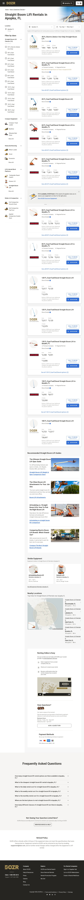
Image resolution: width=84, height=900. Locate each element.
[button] (13, 41)
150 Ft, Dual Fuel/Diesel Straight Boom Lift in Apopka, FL (58, 382)
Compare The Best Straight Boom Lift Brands (39, 547)
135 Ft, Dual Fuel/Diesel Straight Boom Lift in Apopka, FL (58, 342)
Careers (25, 878)
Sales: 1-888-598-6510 (12, 875)
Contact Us (26, 885)
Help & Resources (28, 872)
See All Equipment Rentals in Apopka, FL (37, 586)
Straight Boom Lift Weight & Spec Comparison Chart (39, 473)
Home (7, 9)
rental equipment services (50, 658)
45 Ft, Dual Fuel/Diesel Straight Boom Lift (57, 99)
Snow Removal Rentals (47, 872)
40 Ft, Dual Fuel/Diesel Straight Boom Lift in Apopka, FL (58, 64)
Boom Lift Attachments (38, 497)
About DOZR (26, 869)
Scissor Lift (62, 576)
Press (24, 875)
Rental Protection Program (48, 875)
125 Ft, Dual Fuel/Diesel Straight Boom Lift (58, 310)
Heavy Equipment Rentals (17, 9)
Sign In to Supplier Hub (70, 869)
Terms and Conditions (51, 892)
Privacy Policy (62, 892)
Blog (24, 882)
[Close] (78, 191)
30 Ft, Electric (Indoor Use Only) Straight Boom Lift (59, 38)
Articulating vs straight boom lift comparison (40, 521)
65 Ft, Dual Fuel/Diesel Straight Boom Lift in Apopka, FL (58, 160)
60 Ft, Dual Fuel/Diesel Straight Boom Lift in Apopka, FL (58, 126)
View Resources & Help (43, 824)
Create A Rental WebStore (71, 875)
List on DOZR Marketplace (71, 872)
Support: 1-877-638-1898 (11, 877)
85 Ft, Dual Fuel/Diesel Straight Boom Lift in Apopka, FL (58, 245)
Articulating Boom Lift (36, 576)
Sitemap (70, 892)
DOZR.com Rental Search (48, 869)
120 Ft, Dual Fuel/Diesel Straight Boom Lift (58, 278)
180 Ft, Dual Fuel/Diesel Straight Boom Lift (58, 421)
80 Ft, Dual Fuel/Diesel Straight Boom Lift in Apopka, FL (58, 211)
